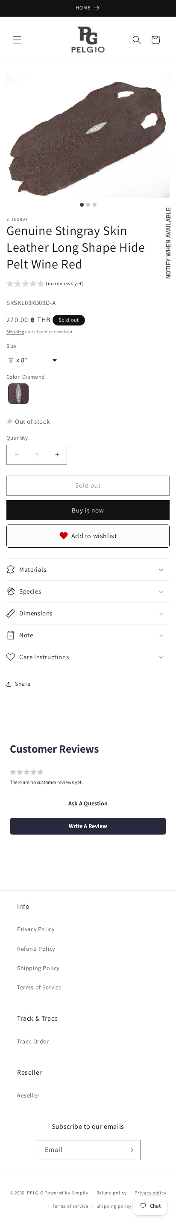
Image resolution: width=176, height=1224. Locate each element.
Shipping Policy (38, 968)
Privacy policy (150, 1193)
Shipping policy (114, 1206)
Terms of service (70, 1206)
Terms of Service (39, 987)
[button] (17, 39)
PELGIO (35, 1193)
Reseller (28, 1095)
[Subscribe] (130, 1150)
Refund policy (112, 1193)
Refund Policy (36, 949)
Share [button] (23, 683)
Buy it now (88, 510)
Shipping (15, 332)
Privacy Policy (35, 929)
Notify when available (168, 243)
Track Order (33, 1041)
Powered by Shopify (66, 1193)
